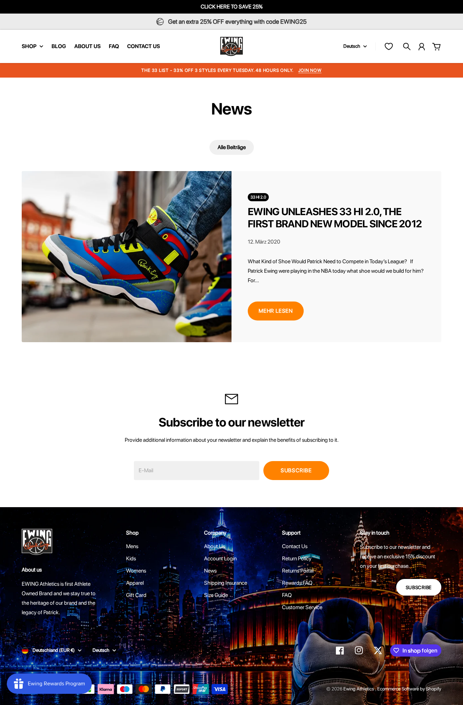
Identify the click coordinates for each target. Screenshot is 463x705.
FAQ (287, 595)
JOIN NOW (309, 70)
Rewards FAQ (297, 583)
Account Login (220, 558)
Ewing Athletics (359, 688)
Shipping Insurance (225, 583)
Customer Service (302, 607)
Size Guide (216, 595)
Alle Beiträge (232, 147)
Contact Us (294, 546)
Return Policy (296, 558)
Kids (131, 558)
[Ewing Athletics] (231, 46)
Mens (132, 546)
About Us (214, 546)
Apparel (135, 583)
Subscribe (296, 470)
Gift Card (136, 595)
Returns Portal (298, 570)
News (210, 570)
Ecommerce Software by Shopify (409, 688)
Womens (136, 570)
